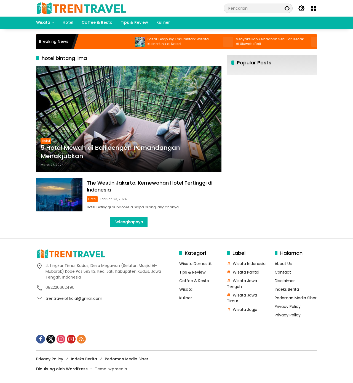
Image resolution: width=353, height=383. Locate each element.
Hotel (46, 140)
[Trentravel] (81, 8)
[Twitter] (50, 339)
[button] (287, 8)
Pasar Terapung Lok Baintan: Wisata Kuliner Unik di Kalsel (168, 41)
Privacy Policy (288, 306)
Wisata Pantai (246, 272)
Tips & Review (192, 272)
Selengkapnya (128, 222)
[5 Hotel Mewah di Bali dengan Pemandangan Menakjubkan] (128, 119)
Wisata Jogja (245, 309)
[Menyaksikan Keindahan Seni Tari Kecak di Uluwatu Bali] (218, 42)
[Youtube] (71, 339)
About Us (283, 263)
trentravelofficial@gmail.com (74, 298)
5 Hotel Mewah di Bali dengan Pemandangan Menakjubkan (110, 152)
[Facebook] (40, 339)
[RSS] (81, 339)
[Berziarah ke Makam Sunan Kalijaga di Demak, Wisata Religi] (307, 42)
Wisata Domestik (195, 263)
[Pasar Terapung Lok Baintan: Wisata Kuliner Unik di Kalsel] (130, 42)
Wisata (185, 289)
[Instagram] (61, 339)
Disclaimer (285, 281)
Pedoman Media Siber (296, 298)
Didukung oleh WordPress (62, 369)
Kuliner (185, 298)
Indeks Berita (287, 289)
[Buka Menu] (313, 8)
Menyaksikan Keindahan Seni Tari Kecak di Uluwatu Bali (260, 41)
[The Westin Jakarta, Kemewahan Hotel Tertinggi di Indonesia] (59, 194)
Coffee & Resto (194, 281)
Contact (283, 272)
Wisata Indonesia (249, 263)
